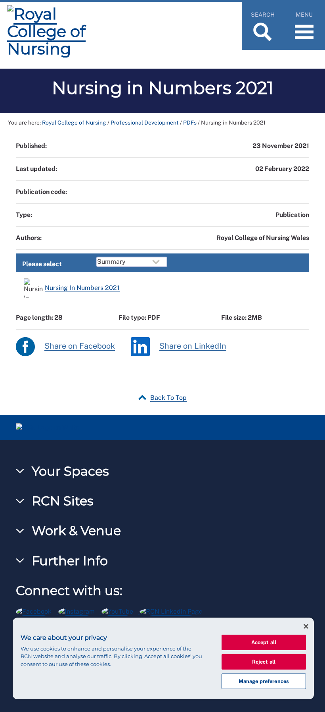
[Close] (306, 626)
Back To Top (168, 397)
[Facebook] (37, 610)
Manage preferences (264, 681)
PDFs (190, 122)
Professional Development (145, 122)
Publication (292, 215)
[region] (163, 658)
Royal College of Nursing (74, 122)
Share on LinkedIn (192, 346)
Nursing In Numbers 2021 (82, 288)
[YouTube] (120, 610)
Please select (42, 264)
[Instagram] (79, 610)
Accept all (263, 642)
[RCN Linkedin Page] (174, 610)
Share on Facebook (79, 346)
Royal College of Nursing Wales (262, 238)
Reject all (263, 662)
